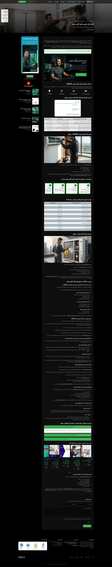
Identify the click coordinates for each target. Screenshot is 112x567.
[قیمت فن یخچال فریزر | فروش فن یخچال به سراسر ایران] (35, 101)
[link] (86, 458)
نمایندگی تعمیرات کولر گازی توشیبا (66, 462)
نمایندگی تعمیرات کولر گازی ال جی (55, 463)
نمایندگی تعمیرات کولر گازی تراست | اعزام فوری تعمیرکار (76, 463)
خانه (93, 557)
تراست (75, 458)
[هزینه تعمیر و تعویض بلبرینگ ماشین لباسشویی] (35, 110)
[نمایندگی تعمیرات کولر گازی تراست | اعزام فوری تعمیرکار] (76, 445)
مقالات (49, 1)
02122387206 (48, 125)
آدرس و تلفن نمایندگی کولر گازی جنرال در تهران (5, 15)
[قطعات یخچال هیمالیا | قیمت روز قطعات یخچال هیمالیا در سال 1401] (35, 128)
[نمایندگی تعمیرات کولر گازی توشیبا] (65, 445)
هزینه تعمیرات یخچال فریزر (26, 118)
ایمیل (73, 504)
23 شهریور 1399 (28, 102)
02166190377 (49, 130)
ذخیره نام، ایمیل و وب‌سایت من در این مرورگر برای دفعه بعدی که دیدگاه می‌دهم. (77, 518)
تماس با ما (55, 1)
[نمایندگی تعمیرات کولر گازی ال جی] (54, 445)
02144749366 (48, 121)
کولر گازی (88, 458)
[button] (67, 427)
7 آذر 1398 (29, 120)
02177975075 (48, 123)
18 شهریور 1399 (28, 93)
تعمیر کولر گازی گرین (86, 461)
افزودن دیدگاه (87, 508)
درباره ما (62, 1)
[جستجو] (34, 1)
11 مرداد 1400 (29, 129)
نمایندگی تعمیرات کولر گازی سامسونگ (44, 463)
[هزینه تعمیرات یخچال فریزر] (35, 119)
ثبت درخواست (22, 1)
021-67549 (30, 1)
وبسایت (89, 522)
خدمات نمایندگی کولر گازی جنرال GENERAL (5, 11)
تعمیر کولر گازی (73, 51)
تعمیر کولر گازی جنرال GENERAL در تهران (5, 18)
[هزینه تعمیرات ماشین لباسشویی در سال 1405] (35, 92)
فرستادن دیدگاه (87, 526)
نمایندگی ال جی (55, 458)
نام (89, 504)
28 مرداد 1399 (28, 111)
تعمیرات (67, 458)
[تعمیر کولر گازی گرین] (86, 445)
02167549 (69, 114)
